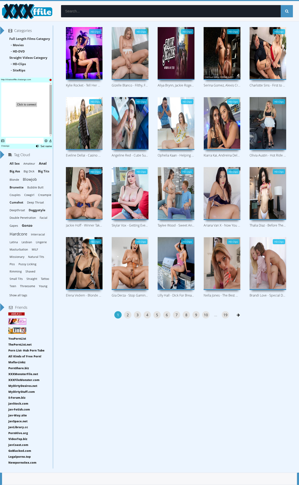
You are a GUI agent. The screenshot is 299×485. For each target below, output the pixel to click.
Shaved (30, 271)
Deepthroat (17, 210)
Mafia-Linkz (16, 362)
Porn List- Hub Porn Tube (26, 350)
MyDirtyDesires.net (22, 386)
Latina (14, 242)
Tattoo (45, 279)
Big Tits (43, 171)
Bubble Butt (35, 187)
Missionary (17, 257)
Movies (18, 45)
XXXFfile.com (26, 11)
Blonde (14, 180)
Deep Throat (35, 202)
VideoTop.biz (17, 439)
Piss (12, 264)
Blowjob (30, 179)
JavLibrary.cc (18, 427)
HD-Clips (19, 64)
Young (43, 286)
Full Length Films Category (29, 39)
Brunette (17, 187)
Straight (31, 279)
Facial (43, 218)
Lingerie (41, 242)
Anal (43, 163)
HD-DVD (19, 51)
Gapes (14, 226)
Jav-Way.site (17, 415)
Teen (13, 286)
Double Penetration (23, 218)
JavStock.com (18, 403)
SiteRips (19, 70)
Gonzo (27, 225)
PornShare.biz (18, 368)
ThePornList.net (20, 344)
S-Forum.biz (16, 398)
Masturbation (19, 249)
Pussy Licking (27, 264)
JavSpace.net (17, 421)
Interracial (38, 234)
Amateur (29, 163)
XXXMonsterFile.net (23, 374)
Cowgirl (29, 195)
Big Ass (15, 171)
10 (206, 314)
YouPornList (17, 338)
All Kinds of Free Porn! (24, 356)
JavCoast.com (18, 445)
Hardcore (18, 234)
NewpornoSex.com (22, 462)
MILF (35, 249)
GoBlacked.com (19, 451)
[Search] (287, 11)
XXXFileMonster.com (23, 380)
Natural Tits (36, 257)
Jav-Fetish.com (19, 409)
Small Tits (16, 279)
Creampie (44, 195)
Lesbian (27, 242)
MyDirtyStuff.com (21, 392)
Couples (15, 195)
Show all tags (18, 295)
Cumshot (16, 202)
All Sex (15, 163)
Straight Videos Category (28, 58)
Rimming (16, 271)
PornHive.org (18, 433)
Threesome (27, 286)
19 (225, 314)
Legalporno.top (19, 457)
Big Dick (29, 171)
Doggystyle (37, 210)
